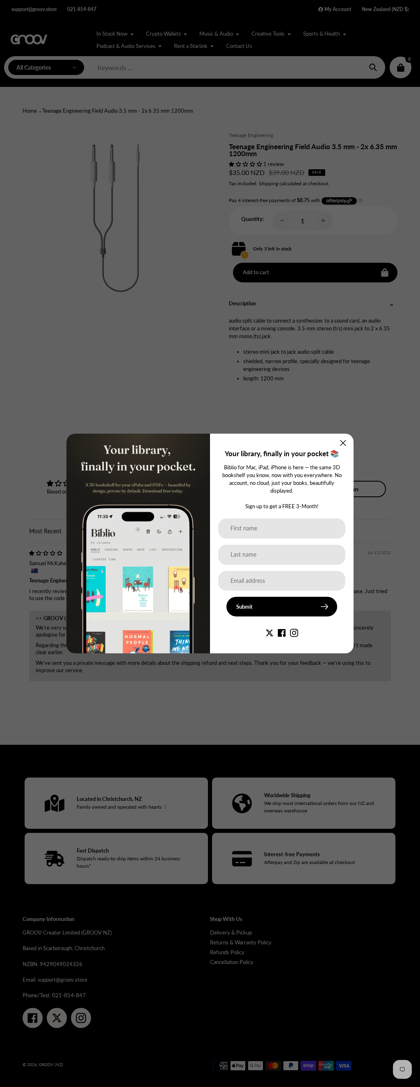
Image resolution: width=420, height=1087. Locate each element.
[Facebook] (282, 633)
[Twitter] (269, 633)
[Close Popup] (343, 443)
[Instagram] (294, 633)
